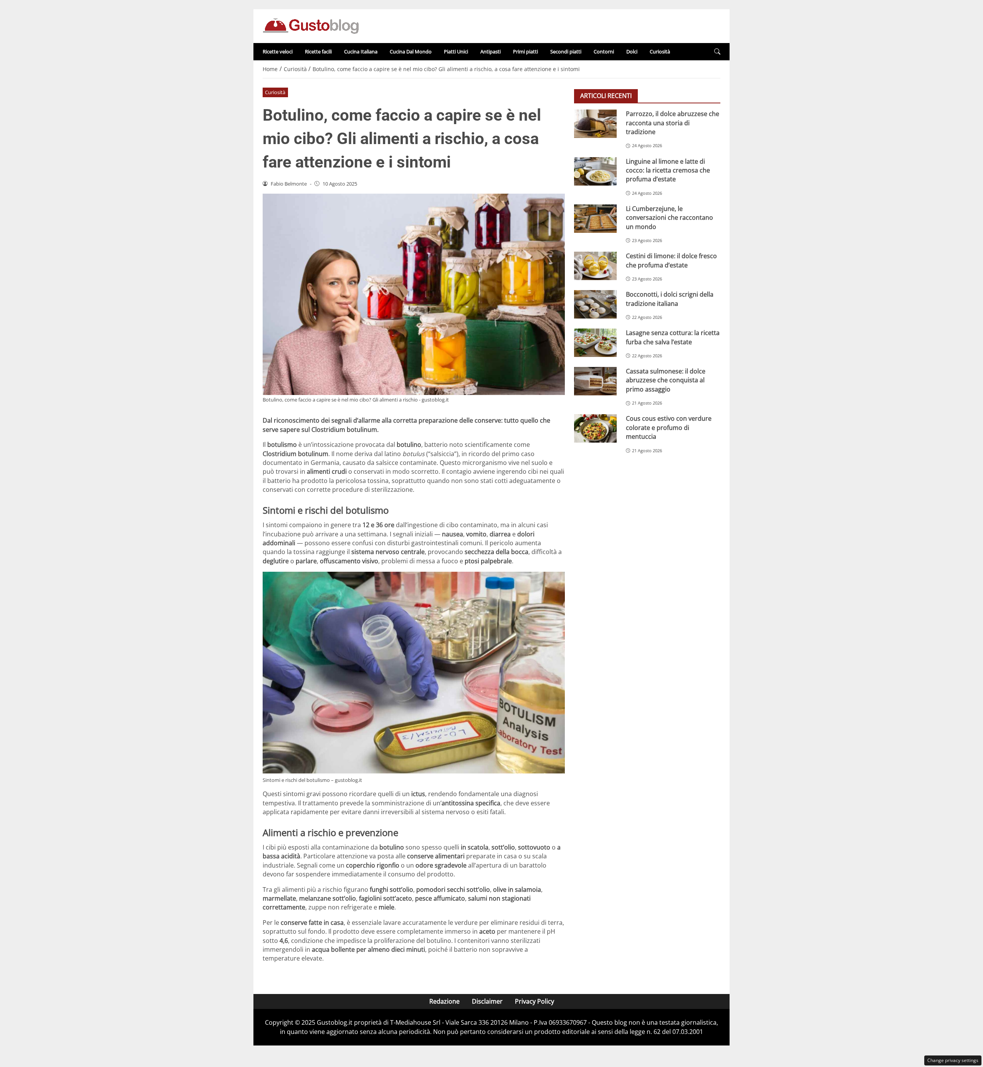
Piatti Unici (456, 51)
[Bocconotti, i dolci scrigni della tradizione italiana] (595, 304)
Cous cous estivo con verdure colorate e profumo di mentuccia (669, 427)
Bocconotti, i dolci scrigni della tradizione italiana (669, 298)
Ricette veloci (278, 51)
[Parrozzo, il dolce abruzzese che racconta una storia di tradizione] (595, 124)
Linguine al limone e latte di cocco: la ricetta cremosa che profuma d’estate (668, 170)
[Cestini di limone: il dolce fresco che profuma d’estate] (595, 266)
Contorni (604, 51)
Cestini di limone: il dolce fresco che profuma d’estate (671, 260)
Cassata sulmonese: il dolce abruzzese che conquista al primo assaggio (665, 380)
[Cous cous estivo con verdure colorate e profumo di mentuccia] (595, 428)
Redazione (444, 1001)
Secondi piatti (565, 51)
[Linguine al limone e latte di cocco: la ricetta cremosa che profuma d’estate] (595, 171)
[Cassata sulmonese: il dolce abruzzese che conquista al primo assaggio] (595, 381)
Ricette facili (318, 51)
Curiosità (660, 51)
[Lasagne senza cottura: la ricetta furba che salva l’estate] (595, 343)
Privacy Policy (534, 1001)
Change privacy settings (952, 1060)
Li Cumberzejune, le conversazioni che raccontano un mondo (669, 217)
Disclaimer (487, 1001)
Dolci (631, 51)
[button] (717, 51)
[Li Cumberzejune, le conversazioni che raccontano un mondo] (595, 218)
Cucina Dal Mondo (411, 51)
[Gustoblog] (311, 25)
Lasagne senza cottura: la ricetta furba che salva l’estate (673, 337)
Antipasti (490, 51)
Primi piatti (525, 51)
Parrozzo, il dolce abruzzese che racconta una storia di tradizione (672, 123)
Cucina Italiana (360, 51)
